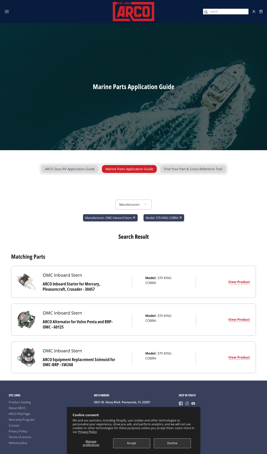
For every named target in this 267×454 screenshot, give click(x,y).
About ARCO (17, 408)
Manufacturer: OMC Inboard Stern (108, 218)
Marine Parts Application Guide (129, 169)
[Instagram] (187, 403)
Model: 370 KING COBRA (162, 218)
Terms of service (20, 437)
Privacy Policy (87, 432)
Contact (14, 425)
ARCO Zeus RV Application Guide (70, 169)
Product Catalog (20, 402)
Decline (172, 443)
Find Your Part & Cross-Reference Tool (193, 169)
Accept (131, 443)
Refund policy (18, 443)
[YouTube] (193, 403)
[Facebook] (181, 403)
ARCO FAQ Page (19, 414)
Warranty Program (22, 420)
